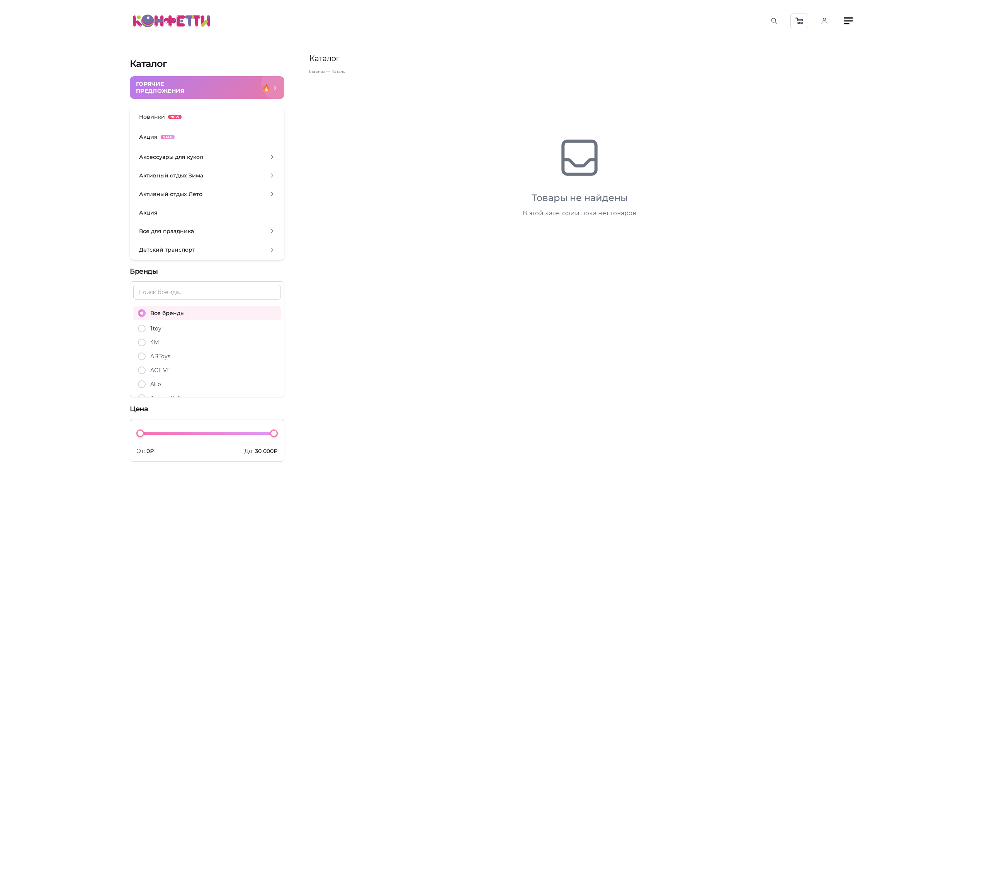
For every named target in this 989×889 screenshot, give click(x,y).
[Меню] (848, 21)
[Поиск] (774, 21)
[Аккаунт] (824, 21)
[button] (207, 156)
